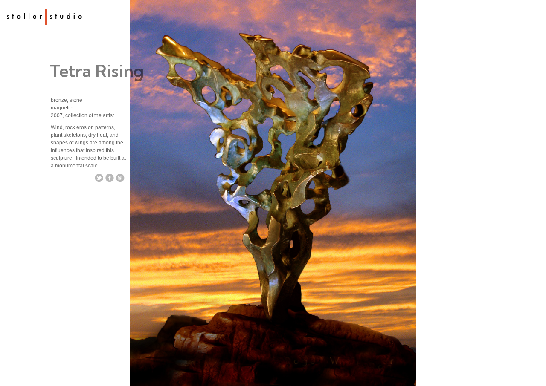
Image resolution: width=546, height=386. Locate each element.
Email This (120, 178)
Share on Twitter (99, 178)
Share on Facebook (109, 178)
